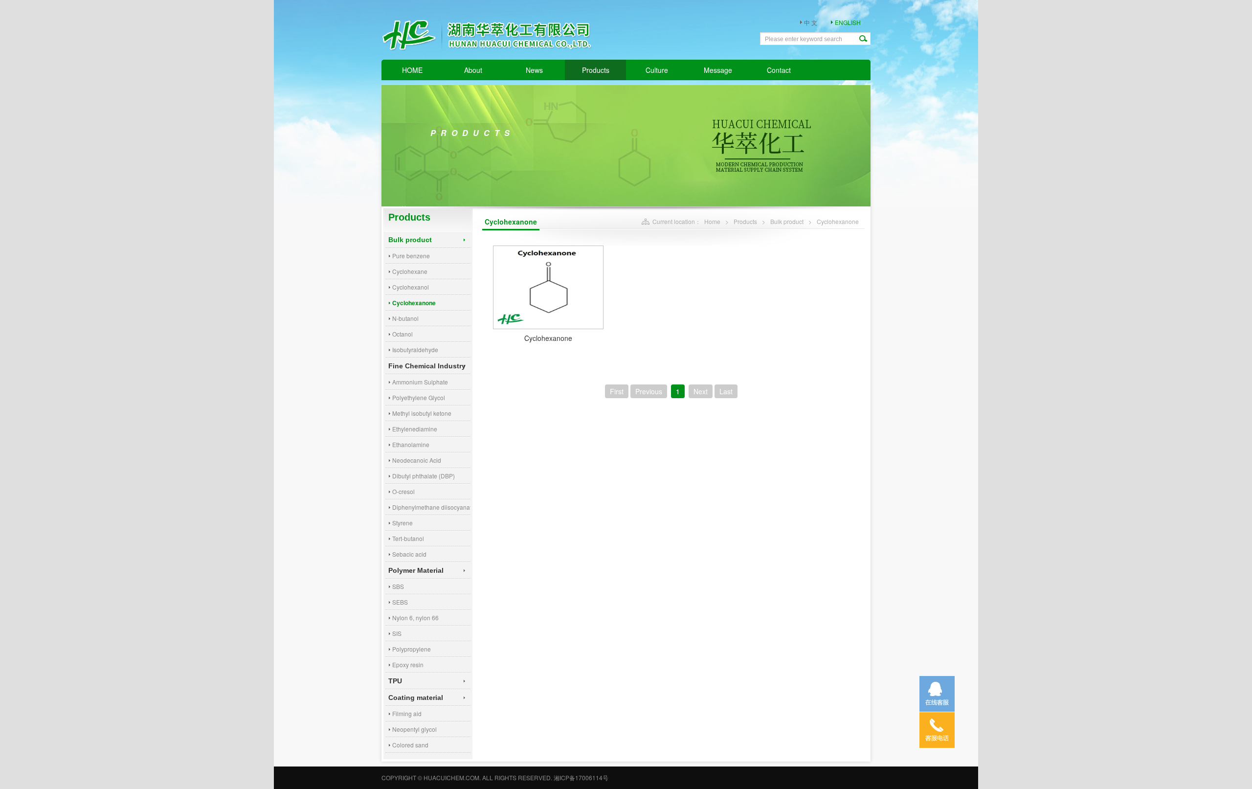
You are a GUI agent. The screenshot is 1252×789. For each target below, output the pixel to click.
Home (712, 221)
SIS (397, 633)
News (534, 70)
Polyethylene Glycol (418, 397)
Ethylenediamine (414, 429)
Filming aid (407, 713)
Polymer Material (416, 570)
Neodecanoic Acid (416, 460)
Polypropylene (411, 649)
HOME (412, 70)
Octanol (402, 334)
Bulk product (410, 240)
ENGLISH (848, 22)
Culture (657, 70)
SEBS (400, 602)
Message (718, 70)
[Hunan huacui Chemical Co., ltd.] (491, 59)
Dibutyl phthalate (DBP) (423, 476)
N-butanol (405, 318)
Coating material (415, 697)
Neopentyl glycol (414, 729)
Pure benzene (411, 255)
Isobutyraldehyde (415, 349)
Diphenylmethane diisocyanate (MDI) (431, 507)
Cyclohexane (409, 271)
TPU (395, 681)
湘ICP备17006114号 (581, 777)
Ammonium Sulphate (420, 382)
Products (595, 70)
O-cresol (403, 491)
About (473, 70)
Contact (779, 70)
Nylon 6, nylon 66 (415, 617)
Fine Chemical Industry (427, 366)
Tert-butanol (408, 538)
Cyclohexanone (414, 302)
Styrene (402, 522)
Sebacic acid (409, 554)
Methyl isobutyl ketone (421, 413)
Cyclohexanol (410, 287)
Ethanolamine (410, 444)
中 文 (810, 22)
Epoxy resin (408, 664)
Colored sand (410, 745)
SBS (398, 586)
